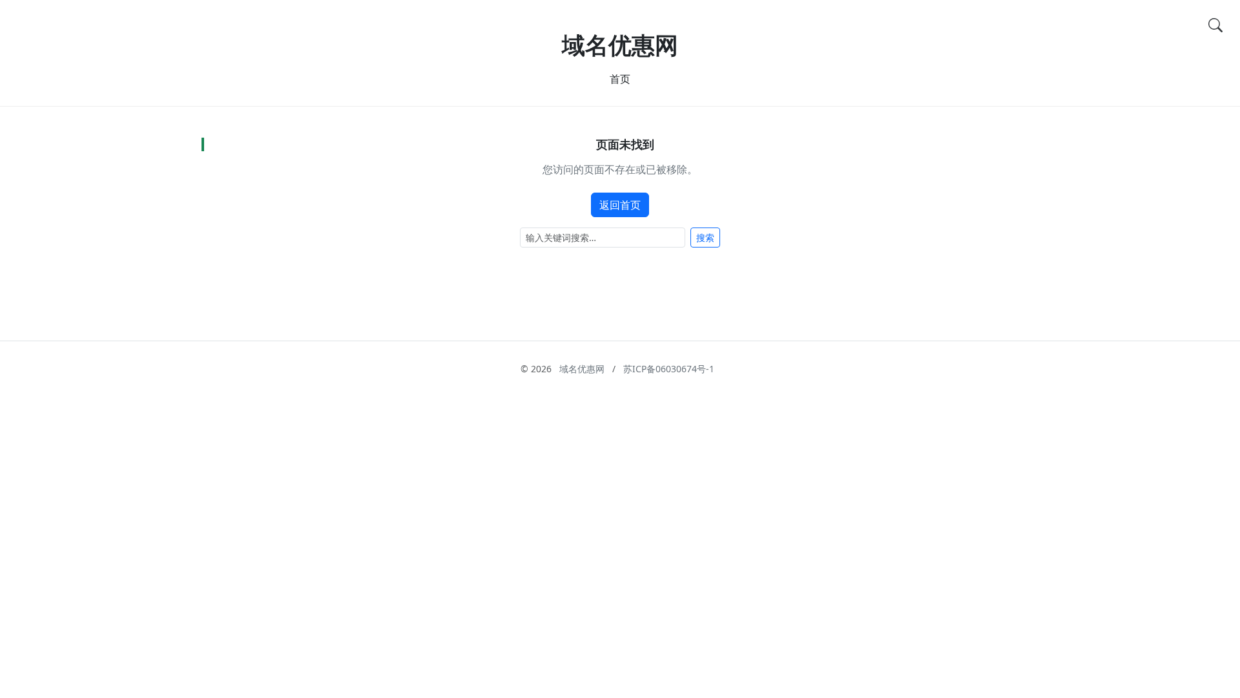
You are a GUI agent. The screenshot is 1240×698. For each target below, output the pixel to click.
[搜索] (1215, 24)
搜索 (705, 237)
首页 (620, 79)
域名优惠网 (620, 45)
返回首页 (620, 205)
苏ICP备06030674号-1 (668, 369)
